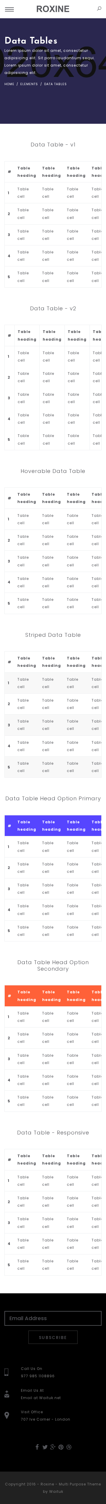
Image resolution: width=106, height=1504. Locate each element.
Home (9, 84)
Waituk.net (50, 1397)
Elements (28, 84)
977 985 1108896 (38, 1375)
